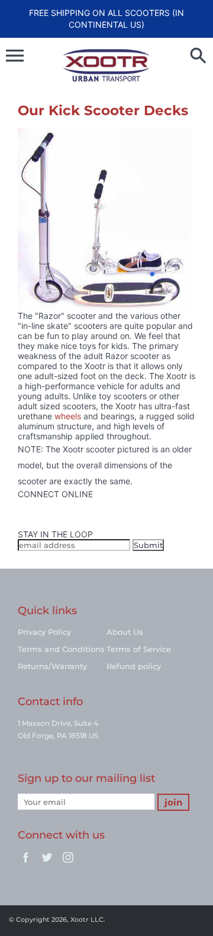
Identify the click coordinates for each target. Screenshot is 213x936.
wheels (67, 416)
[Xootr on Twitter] (47, 863)
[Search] (198, 57)
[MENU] (15, 55)
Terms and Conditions (61, 649)
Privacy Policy (44, 632)
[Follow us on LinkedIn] (19, 524)
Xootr (79, 919)
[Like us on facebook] (19, 504)
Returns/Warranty (52, 666)
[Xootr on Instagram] (68, 863)
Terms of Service (138, 649)
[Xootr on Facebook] (26, 863)
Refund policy (133, 666)
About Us (124, 632)
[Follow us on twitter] (19, 514)
